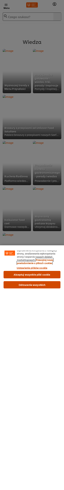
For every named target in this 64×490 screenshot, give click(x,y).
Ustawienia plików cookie (32, 267)
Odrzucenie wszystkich (32, 284)
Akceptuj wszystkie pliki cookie (32, 274)
